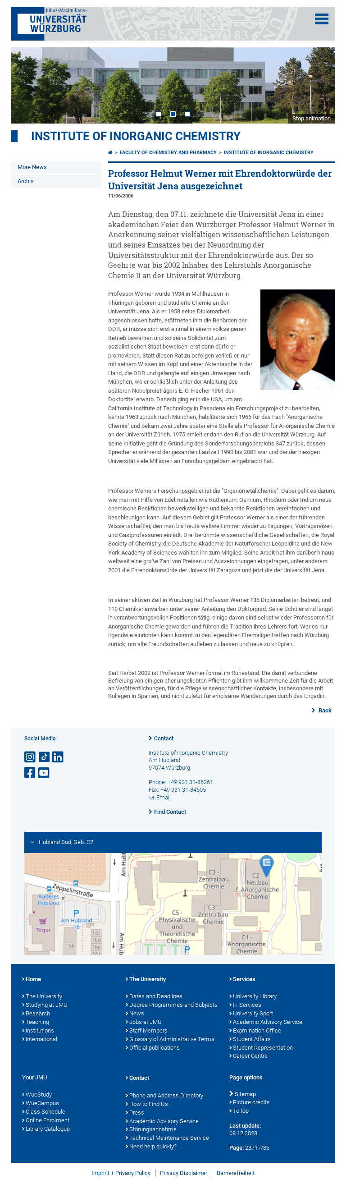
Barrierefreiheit (236, 1173)
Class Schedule (45, 1111)
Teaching (37, 1022)
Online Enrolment (47, 1120)
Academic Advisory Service (267, 1022)
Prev (26, 85)
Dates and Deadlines (155, 996)
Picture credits (251, 1102)
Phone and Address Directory (166, 1095)
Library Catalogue (48, 1128)
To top (241, 1110)
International (41, 1039)
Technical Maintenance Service (169, 1137)
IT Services (247, 1004)
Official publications (154, 1047)
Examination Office (257, 1030)
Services (244, 979)
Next (319, 85)
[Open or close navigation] (321, 19)
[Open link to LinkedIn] (58, 757)
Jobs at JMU (145, 1022)
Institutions (40, 1030)
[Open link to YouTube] (44, 773)
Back (324, 710)
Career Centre (250, 1055)
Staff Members (148, 1030)
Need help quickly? (153, 1146)
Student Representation (263, 1047)
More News (32, 167)
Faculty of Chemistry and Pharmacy (168, 153)
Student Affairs (252, 1039)
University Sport (253, 1013)
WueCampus (42, 1103)
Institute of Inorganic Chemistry (136, 136)
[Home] (110, 153)
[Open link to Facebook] (30, 773)
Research (38, 1013)
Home (33, 979)
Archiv (25, 181)
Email (163, 797)
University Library (255, 996)
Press (136, 1112)
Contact (163, 738)
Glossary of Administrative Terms (171, 1039)
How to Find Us (148, 1104)
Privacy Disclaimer (183, 1173)
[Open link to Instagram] (30, 757)
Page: (236, 1147)
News (136, 1013)
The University (44, 996)
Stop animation (311, 118)
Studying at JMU (47, 1004)
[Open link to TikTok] (44, 757)
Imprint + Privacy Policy (120, 1173)
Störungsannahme (153, 1129)
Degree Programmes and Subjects (173, 1004)
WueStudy (39, 1094)
